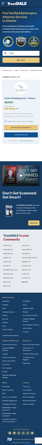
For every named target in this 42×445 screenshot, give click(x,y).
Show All (25, 282)
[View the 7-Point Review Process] (8, 41)
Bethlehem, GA (8, 278)
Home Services (7, 70)
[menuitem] (11, 305)
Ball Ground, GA (8, 274)
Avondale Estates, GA (10, 270)
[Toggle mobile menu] (3, 3)
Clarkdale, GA (26, 261)
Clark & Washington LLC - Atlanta (19, 98)
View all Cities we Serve (10, 335)
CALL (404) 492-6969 (21, 135)
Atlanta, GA (24, 70)
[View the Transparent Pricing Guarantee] (34, 41)
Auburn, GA (7, 261)
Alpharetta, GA (8, 253)
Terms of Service (25, 442)
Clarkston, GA (26, 266)
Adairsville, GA (8, 249)
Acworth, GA (7, 245)
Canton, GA (25, 245)
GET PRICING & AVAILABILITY (21, 127)
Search (22, 60)
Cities (16, 70)
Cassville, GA (26, 253)
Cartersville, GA (27, 249)
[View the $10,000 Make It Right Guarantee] (21, 41)
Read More (34, 223)
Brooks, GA (6, 282)
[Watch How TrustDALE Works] (21, 175)
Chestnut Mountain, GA (29, 257)
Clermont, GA (26, 270)
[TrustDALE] (17, 3)
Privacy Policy (15, 442)
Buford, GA (6, 286)
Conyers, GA (26, 278)
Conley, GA (25, 274)
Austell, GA (7, 266)
